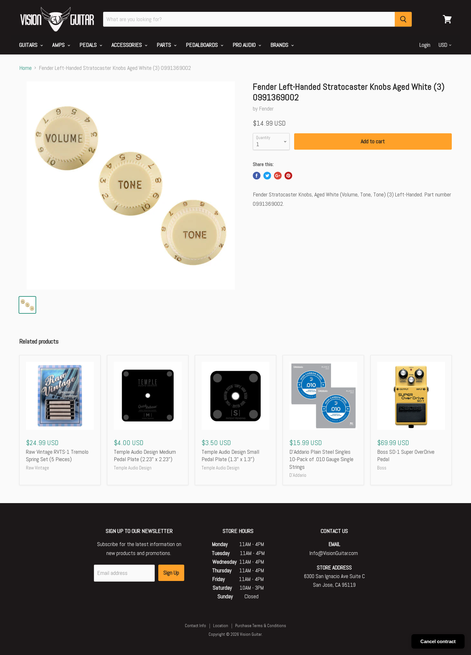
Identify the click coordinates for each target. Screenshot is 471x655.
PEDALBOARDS (202, 44)
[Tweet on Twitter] (267, 175)
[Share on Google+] (278, 175)
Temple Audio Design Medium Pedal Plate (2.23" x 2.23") (145, 455)
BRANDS (280, 44)
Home (25, 68)
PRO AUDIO (245, 44)
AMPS (59, 44)
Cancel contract (438, 641)
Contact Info (195, 625)
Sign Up (171, 572)
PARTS (164, 44)
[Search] (403, 19)
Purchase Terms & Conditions (260, 625)
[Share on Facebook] (256, 175)
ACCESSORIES (127, 44)
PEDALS (88, 44)
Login (424, 44)
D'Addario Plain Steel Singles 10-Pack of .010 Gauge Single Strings (321, 459)
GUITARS (29, 44)
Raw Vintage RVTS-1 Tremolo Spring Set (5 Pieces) (57, 455)
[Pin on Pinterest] (288, 175)
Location (220, 625)
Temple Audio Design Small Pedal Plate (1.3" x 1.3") (230, 455)
